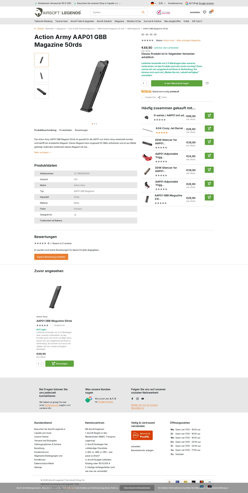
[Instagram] (137, 399)
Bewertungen (81, 130)
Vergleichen (150, 97)
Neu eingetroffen (172, 21)
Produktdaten (65, 130)
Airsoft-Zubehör (104, 21)
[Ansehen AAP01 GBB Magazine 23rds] (147, 199)
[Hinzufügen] (209, 115)
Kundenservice (175, 3)
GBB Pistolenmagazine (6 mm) (110, 28)
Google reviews (206, 3)
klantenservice (52, 405)
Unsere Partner (41, 436)
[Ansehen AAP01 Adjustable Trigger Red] (147, 157)
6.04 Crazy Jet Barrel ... (171, 128)
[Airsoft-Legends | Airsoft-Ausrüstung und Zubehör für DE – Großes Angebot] (57, 12)
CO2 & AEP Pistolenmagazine (81, 28)
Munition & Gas (134, 21)
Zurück (40, 28)
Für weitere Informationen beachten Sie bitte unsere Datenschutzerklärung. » (193, 488)
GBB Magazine (133, 28)
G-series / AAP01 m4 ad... (170, 115)
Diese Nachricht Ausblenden (137, 488)
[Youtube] (143, 399)
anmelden (136, 446)
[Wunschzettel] (204, 12)
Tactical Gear (61, 21)
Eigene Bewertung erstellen (51, 257)
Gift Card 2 (197, 21)
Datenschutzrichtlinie (44, 463)
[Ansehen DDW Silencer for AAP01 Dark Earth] (147, 171)
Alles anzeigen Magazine (188, 40)
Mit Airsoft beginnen (94, 429)
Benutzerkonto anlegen (142, 450)
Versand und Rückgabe (45, 440)
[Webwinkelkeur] (163, 12)
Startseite (49, 28)
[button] (92, 123)
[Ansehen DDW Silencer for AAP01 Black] (147, 144)
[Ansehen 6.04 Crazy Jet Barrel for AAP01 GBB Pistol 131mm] (148, 130)
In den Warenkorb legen (176, 83)
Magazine (119, 21)
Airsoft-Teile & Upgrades (82, 21)
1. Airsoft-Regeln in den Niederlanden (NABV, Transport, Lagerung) (100, 437)
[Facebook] (132, 399)
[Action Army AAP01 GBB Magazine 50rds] (55, 297)
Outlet (186, 21)
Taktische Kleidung (43, 21)
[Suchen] (143, 12)
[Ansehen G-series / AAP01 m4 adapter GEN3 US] (147, 117)
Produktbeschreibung (45, 130)
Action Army (169, 40)
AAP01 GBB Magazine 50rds (54, 320)
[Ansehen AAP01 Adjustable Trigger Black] (147, 185)
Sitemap (38, 467)
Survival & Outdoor (153, 21)
